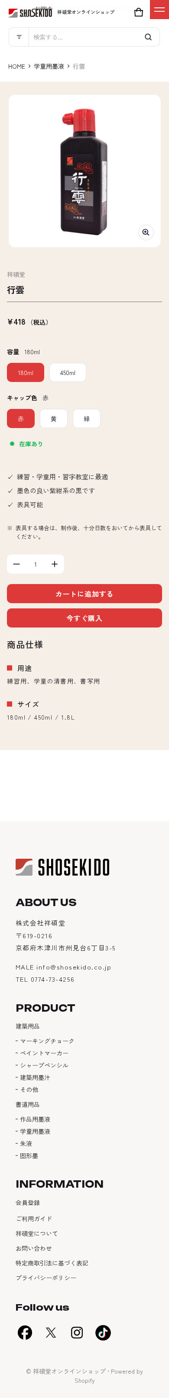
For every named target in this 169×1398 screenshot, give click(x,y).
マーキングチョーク (47, 1040)
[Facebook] (25, 1332)
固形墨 (29, 1155)
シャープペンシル (44, 1065)
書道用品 (28, 1104)
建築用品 (28, 1026)
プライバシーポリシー (46, 1277)
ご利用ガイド (34, 1218)
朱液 (26, 1143)
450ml (67, 372)
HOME (16, 66)
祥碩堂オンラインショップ (69, 1371)
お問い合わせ (34, 1248)
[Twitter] (51, 1332)
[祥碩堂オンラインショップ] (31, 12)
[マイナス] (16, 564)
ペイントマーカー (44, 1053)
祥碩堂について (37, 1233)
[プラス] (54, 564)
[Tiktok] (103, 1332)
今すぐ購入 (84, 618)
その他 (29, 1089)
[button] (84, 36)
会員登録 (28, 1202)
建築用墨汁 (35, 1077)
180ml (25, 372)
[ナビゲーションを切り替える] (159, 9)
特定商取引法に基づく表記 (52, 1263)
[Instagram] (77, 1332)
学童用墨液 (49, 66)
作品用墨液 (35, 1119)
